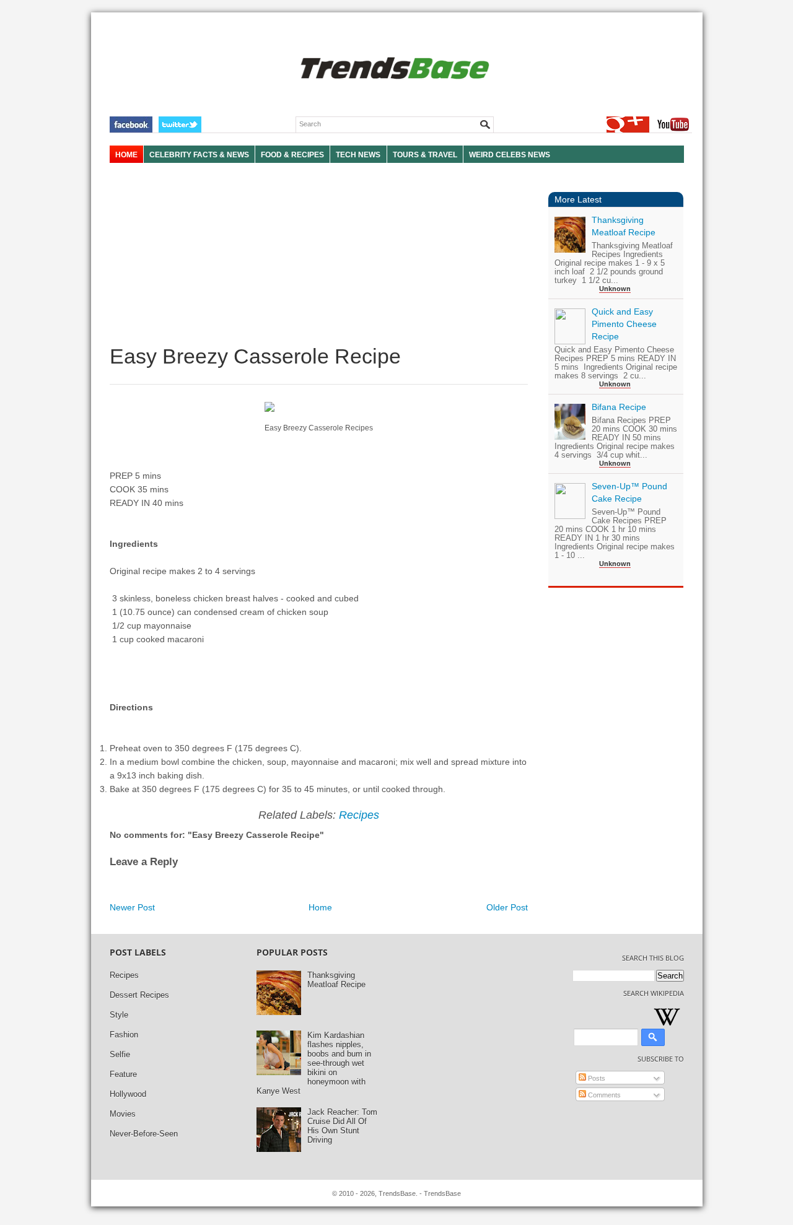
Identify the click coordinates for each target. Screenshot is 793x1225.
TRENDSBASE (393, 69)
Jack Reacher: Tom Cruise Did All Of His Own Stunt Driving (342, 1125)
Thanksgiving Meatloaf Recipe (336, 979)
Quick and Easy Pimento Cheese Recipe (624, 324)
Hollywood (128, 1094)
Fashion (124, 1034)
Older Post (507, 907)
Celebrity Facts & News (199, 154)
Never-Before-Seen (144, 1133)
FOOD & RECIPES (292, 154)
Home (320, 907)
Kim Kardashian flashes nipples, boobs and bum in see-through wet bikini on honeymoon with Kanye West (313, 1063)
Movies (123, 1113)
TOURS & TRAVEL (425, 154)
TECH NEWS (358, 154)
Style (119, 1014)
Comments (603, 1095)
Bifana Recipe (619, 407)
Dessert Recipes (139, 995)
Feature (123, 1074)
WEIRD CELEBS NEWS (509, 154)
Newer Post (132, 907)
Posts (595, 1078)
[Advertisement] (319, 254)
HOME (126, 154)
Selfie (120, 1054)
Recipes (359, 815)
